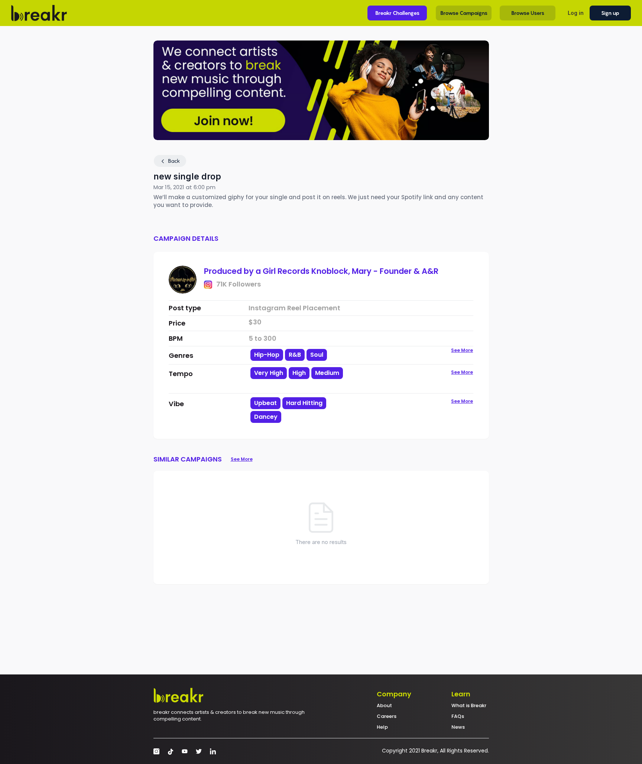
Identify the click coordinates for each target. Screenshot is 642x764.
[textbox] (303, 385)
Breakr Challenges (397, 13)
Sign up (610, 13)
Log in (576, 13)
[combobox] (304, 379)
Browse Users (527, 13)
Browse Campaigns (463, 13)
